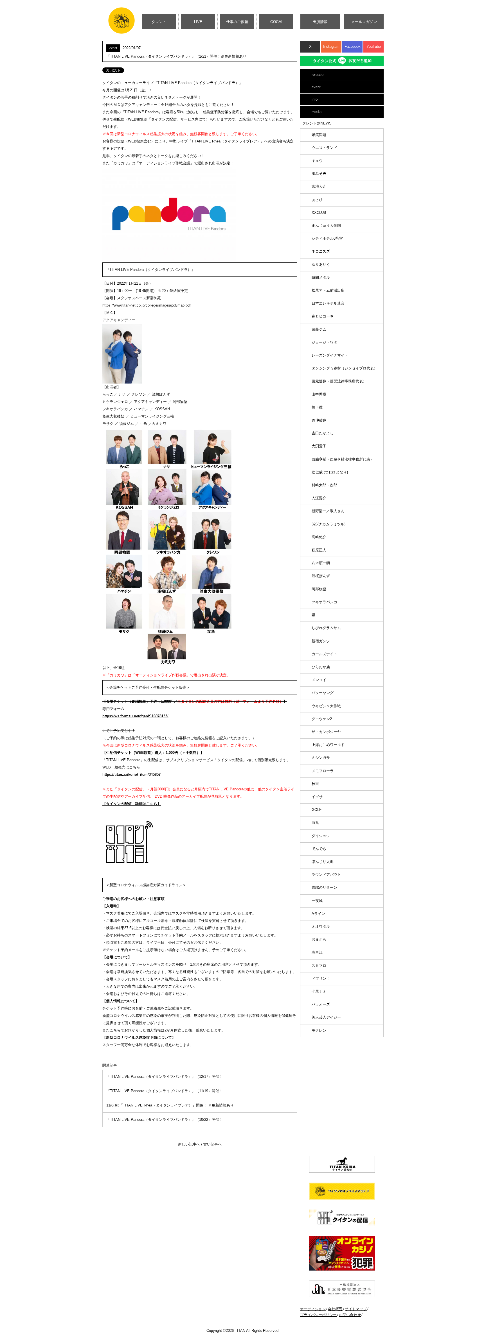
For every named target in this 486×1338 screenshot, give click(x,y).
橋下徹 (317, 407)
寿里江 (317, 952)
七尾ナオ (319, 991)
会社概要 (335, 1309)
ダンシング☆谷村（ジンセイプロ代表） (344, 368)
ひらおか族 (321, 667)
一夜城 (317, 901)
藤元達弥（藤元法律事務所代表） (339, 381)
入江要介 (319, 498)
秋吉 (315, 784)
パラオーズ (321, 1004)
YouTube (373, 46)
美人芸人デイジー (326, 1017)
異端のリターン (324, 887)
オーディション (313, 1309)
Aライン (318, 913)
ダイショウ (321, 836)
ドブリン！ (321, 978)
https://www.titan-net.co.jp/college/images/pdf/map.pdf (146, 305)
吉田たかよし (323, 433)
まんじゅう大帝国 (326, 225)
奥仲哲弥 (319, 420)
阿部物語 (319, 589)
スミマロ (319, 965)
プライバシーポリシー (318, 1315)
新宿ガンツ (321, 641)
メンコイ (319, 680)
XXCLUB (319, 212)
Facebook (353, 46)
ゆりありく (321, 264)
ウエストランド (324, 148)
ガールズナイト (324, 654)
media (316, 112)
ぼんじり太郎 (323, 862)
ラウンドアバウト (326, 874)
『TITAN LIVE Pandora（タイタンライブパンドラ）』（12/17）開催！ (164, 1076)
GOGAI (276, 22)
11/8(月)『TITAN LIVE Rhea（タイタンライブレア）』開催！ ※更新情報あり (170, 1105)
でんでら (319, 849)
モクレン (319, 1030)
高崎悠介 (319, 537)
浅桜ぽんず (321, 576)
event (316, 87)
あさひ (317, 200)
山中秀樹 (319, 394)
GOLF (316, 810)
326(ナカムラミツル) (328, 524)
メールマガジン (364, 22)
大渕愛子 (319, 446)
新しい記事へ (189, 1144)
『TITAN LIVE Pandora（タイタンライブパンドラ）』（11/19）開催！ (164, 1091)
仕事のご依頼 (237, 22)
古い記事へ (212, 1144)
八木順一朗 (321, 563)
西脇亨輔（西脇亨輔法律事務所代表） (343, 459)
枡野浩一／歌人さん (328, 511)
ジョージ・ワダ (324, 342)
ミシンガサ (321, 758)
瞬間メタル (321, 277)
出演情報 (320, 22)
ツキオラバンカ (324, 602)
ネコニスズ (321, 251)
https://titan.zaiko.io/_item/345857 (131, 774)
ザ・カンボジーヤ (326, 732)
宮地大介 (319, 186)
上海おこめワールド (328, 745)
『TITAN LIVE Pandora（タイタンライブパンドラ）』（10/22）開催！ (164, 1119)
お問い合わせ (350, 1315)
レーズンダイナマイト (330, 355)
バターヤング (323, 693)
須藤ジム (319, 329)
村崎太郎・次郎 (324, 485)
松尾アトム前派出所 (328, 290)
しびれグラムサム (326, 628)
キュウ (317, 160)
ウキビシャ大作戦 (326, 706)
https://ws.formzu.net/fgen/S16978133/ (135, 716)
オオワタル (321, 926)
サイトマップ (356, 1309)
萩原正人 (319, 550)
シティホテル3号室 (327, 238)
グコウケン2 (322, 719)
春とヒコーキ (323, 316)
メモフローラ (323, 771)
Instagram (331, 46)
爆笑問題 (319, 135)
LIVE (198, 22)
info (315, 99)
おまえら (319, 939)
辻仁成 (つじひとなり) (330, 472)
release (317, 74)
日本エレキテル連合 (328, 303)
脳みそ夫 (319, 173)
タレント (159, 22)
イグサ (317, 797)
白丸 (315, 822)
